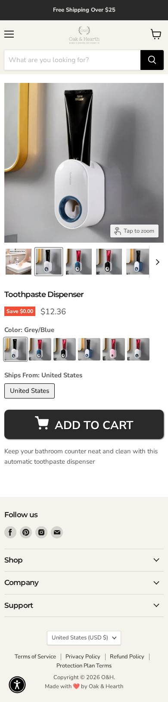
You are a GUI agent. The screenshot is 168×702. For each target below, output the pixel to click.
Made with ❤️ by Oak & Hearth (84, 686)
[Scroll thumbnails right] (156, 262)
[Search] (152, 60)
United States (80, 638)
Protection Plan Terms (84, 666)
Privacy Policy (82, 657)
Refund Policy (127, 657)
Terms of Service (35, 657)
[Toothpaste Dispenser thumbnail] (18, 261)
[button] (17, 684)
